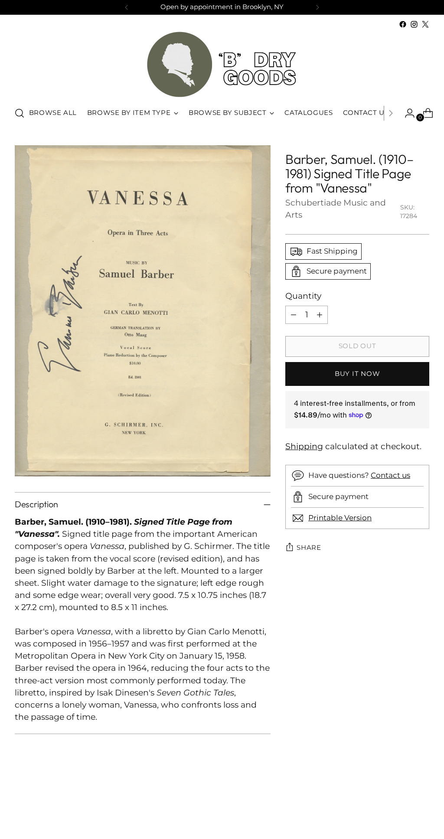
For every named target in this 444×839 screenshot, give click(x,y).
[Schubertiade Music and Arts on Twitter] (425, 24)
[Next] (317, 7)
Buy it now (357, 374)
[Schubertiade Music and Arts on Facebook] (403, 24)
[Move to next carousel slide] (422, 809)
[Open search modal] (19, 113)
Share (309, 548)
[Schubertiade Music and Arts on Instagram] (414, 24)
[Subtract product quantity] (293, 314)
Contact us (390, 475)
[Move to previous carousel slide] (402, 809)
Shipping (304, 446)
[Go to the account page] (406, 113)
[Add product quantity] (319, 314)
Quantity (303, 296)
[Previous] (126, 7)
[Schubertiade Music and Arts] (222, 64)
